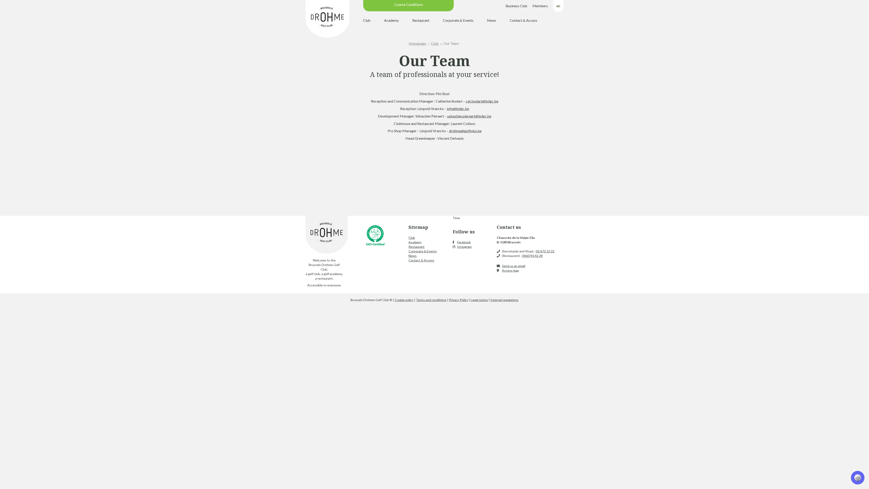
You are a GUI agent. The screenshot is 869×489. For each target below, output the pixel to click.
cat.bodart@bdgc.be (482, 101)
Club (366, 20)
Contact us (509, 227)
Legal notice (479, 300)
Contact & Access (523, 20)
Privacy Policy (458, 300)
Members (540, 6)
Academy (391, 20)
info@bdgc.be (458, 108)
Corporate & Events (458, 20)
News (491, 20)
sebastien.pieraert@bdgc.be (469, 116)
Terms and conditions (431, 300)
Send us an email (513, 266)
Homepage (417, 43)
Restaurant (420, 20)
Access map (510, 270)
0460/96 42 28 (532, 256)
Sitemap (418, 227)
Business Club (516, 6)
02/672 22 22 (545, 251)
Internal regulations (504, 300)
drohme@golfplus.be (465, 131)
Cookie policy (404, 300)
